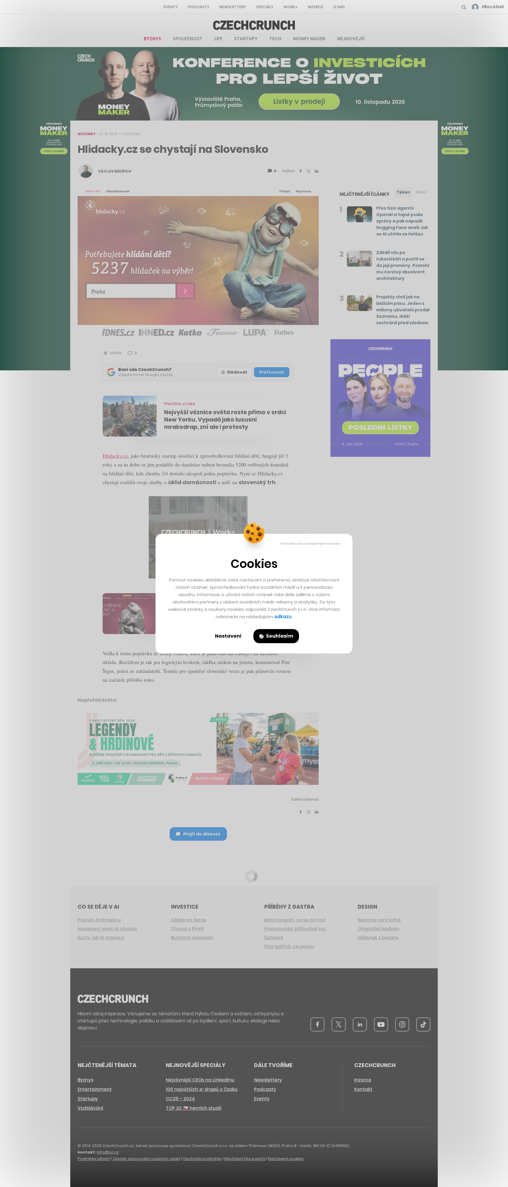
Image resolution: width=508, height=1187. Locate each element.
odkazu (283, 616)
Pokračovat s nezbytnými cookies (310, 543)
